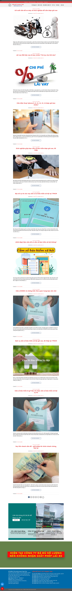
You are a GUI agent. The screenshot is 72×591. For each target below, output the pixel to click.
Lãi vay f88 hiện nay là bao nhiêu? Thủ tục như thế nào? (36, 55)
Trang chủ (26, 2)
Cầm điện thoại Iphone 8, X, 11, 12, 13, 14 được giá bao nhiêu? (36, 104)
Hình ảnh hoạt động (32, 2)
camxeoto (42, 13)
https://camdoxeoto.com (17, 579)
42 (40, 497)
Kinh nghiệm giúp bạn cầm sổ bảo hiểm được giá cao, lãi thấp (36, 149)
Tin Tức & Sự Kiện (19, 50)
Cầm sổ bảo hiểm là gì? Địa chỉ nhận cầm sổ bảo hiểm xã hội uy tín (36, 391)
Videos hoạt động (40, 2)
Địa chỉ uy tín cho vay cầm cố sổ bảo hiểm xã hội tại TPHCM (36, 193)
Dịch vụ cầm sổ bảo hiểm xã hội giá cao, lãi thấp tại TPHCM (36, 341)
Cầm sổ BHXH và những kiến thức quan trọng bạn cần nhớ (36, 291)
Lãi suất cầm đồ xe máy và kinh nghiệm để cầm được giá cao (36, 10)
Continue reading (36, 140)
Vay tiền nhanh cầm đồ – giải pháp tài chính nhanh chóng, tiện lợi (36, 447)
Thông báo (46, 2)
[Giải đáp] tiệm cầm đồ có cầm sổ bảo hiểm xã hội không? (36, 242)
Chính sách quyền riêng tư (13, 583)
